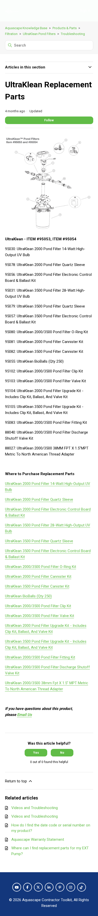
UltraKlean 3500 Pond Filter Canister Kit (37, 586)
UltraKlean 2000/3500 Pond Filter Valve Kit (39, 616)
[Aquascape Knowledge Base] (12, 10)
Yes (36, 752)
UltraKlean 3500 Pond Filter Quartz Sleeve (39, 541)
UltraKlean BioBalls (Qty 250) (28, 596)
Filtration (11, 34)
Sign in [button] (85, 10)
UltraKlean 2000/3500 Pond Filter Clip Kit (38, 606)
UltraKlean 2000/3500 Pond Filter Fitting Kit (40, 657)
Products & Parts (65, 28)
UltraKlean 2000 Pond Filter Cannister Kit (38, 576)
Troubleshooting (73, 34)
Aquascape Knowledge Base (26, 28)
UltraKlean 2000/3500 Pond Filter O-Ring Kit (40, 566)
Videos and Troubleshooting (34, 808)
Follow (49, 120)
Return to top (16, 781)
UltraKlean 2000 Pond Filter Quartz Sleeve (39, 499)
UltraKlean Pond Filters (39, 34)
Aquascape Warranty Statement (37, 839)
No (62, 752)
